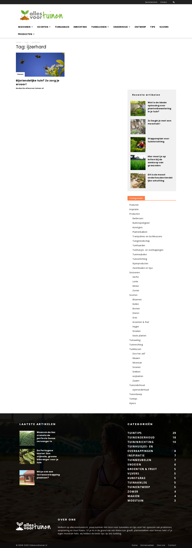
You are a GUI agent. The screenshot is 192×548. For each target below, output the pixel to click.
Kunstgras (137, 227)
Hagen (135, 326)
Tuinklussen (99, 26)
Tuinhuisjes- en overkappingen (147, 249)
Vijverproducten (140, 263)
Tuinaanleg (62, 26)
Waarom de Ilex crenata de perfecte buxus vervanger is (46, 437)
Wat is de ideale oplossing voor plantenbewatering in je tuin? (159, 107)
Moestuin (137, 362)
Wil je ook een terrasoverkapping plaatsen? (48, 474)
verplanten (137, 376)
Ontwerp (140, 26)
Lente (135, 281)
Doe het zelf (138, 353)
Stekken (136, 371)
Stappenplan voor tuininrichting (158, 140)
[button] (174, 2)
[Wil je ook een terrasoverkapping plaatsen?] (27, 477)
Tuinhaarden (138, 245)
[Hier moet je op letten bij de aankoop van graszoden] (138, 162)
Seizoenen (24, 26)
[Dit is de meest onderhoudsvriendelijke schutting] (138, 180)
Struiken (136, 331)
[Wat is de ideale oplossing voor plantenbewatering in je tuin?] (138, 108)
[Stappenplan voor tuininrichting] (138, 144)
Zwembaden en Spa (142, 267)
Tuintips (133, 398)
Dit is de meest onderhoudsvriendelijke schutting (160, 177)
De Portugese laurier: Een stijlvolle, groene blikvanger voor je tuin (47, 456)
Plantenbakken (139, 231)
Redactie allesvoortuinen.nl (30, 88)
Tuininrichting (136, 344)
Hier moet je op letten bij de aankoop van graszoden (157, 161)
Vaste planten (139, 335)
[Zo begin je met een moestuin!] (138, 126)
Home (18, 42)
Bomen (136, 308)
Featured (133, 204)
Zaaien (135, 380)
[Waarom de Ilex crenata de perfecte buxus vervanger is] (27, 438)
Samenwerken (151, 2)
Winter (135, 286)
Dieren (20, 74)
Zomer (135, 290)
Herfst (135, 277)
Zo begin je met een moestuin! (159, 122)
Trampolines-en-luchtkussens (147, 236)
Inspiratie (134, 209)
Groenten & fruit (140, 322)
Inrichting (80, 26)
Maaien (136, 358)
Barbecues (137, 218)
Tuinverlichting (139, 258)
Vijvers (164, 26)
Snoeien (136, 367)
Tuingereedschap (141, 240)
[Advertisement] (121, 15)
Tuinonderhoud (137, 385)
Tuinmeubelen (139, 254)
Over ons (161, 545)
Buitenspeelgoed (141, 222)
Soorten (42, 26)
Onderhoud (120, 26)
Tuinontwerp (135, 394)
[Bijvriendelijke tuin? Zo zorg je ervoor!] (40, 65)
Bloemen (137, 299)
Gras (134, 317)
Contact (163, 2)
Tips (152, 26)
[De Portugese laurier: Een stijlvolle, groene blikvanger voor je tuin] (27, 456)
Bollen (135, 304)
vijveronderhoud (140, 389)
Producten (25, 34)
